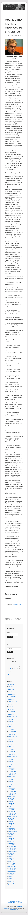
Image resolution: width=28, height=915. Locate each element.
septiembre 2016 (12, 701)
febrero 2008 (11, 863)
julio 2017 (10, 686)
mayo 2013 (11, 763)
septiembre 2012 (12, 776)
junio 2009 (10, 836)
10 (15, 666)
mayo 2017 (11, 689)
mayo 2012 (11, 783)
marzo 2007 (11, 881)
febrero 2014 (11, 748)
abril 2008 (10, 859)
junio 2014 (10, 741)
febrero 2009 (11, 843)
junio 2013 (10, 761)
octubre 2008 (11, 850)
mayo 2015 (11, 723)
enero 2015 (11, 729)
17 (15, 668)
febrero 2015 (11, 728)
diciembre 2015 (12, 711)
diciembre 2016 (12, 696)
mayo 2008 (11, 858)
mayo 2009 (11, 838)
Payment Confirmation (15, 901)
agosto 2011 (11, 798)
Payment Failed (11, 902)
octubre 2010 (11, 814)
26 (19, 670)
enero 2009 (11, 844)
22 (12, 670)
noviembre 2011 (12, 793)
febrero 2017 (11, 694)
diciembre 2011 (12, 791)
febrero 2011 (11, 808)
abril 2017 (10, 691)
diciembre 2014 (12, 731)
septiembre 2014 (12, 736)
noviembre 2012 (12, 773)
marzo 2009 (11, 841)
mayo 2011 (11, 803)
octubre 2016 (11, 699)
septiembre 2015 (12, 716)
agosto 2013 (11, 758)
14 (10, 668)
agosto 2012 (11, 778)
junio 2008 (10, 856)
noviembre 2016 (12, 698)
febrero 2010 (11, 828)
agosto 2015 (11, 718)
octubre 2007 (11, 870)
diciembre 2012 (12, 771)
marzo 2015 (11, 726)
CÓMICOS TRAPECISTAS (8, 619)
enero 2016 (11, 709)
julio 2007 (10, 875)
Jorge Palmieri (18, 35)
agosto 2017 (11, 684)
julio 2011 (10, 799)
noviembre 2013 (12, 753)
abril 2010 (10, 824)
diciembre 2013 (12, 751)
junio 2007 (10, 876)
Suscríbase (19, 902)
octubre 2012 (11, 774)
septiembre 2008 (12, 851)
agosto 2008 (11, 853)
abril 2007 (10, 880)
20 (8, 670)
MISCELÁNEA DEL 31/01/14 (18, 619)
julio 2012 (10, 779)
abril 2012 (10, 784)
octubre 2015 (11, 714)
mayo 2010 (11, 823)
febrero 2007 (11, 883)
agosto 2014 (11, 738)
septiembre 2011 (12, 796)
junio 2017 (10, 688)
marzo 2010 (11, 826)
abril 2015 (10, 724)
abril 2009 (10, 839)
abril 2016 (10, 704)
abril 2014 (10, 744)
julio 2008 (10, 854)
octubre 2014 (11, 734)
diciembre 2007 (12, 866)
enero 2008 (11, 864)
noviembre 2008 (12, 848)
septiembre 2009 (12, 831)
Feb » (12, 674)
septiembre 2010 (12, 816)
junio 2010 (10, 821)
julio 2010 (10, 819)
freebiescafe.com (14, 909)
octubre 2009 (11, 829)
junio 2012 (10, 781)
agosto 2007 (11, 873)
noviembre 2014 (12, 733)
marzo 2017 (11, 693)
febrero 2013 (11, 768)
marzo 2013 (11, 766)
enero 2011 (11, 809)
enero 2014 (11, 749)
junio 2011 (10, 801)
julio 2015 (10, 719)
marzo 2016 (11, 706)
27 (8, 671)
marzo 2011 (11, 806)
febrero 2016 (11, 708)
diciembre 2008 (12, 846)
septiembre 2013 (12, 756)
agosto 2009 (11, 833)
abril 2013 (10, 764)
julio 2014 (10, 739)
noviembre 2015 (12, 713)
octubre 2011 (11, 794)
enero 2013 (11, 769)
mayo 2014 (11, 743)
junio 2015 (10, 721)
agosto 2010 (11, 818)
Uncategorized (17, 604)
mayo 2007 (11, 878)
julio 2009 (10, 834)
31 (15, 671)
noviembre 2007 (12, 868)
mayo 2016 (11, 703)
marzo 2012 (11, 786)
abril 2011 (10, 804)
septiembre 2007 (12, 871)
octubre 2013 (11, 754)
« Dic (8, 674)
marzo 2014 (11, 746)
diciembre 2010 (12, 811)
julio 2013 (10, 759)
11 (17, 666)
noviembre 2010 (12, 813)
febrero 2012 (11, 788)
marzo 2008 (11, 861)
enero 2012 (11, 789)
